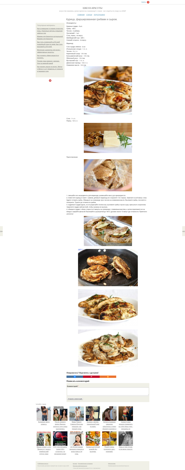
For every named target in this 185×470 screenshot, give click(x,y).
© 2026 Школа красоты (43, 463)
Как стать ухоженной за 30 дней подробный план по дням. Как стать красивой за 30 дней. (50, 44)
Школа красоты (92, 8)
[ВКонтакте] (74, 377)
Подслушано (99, 14)
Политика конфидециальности (80, 466)
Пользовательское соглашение (85, 463)
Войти (144, 2)
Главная (81, 14)
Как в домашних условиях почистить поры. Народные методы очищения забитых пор (50, 31)
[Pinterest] (91, 377)
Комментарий (73, 386)
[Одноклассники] (108, 377)
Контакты (75, 463)
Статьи (89, 14)
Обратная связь (111, 463)
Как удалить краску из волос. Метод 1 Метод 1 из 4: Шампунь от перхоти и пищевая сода (50, 69)
